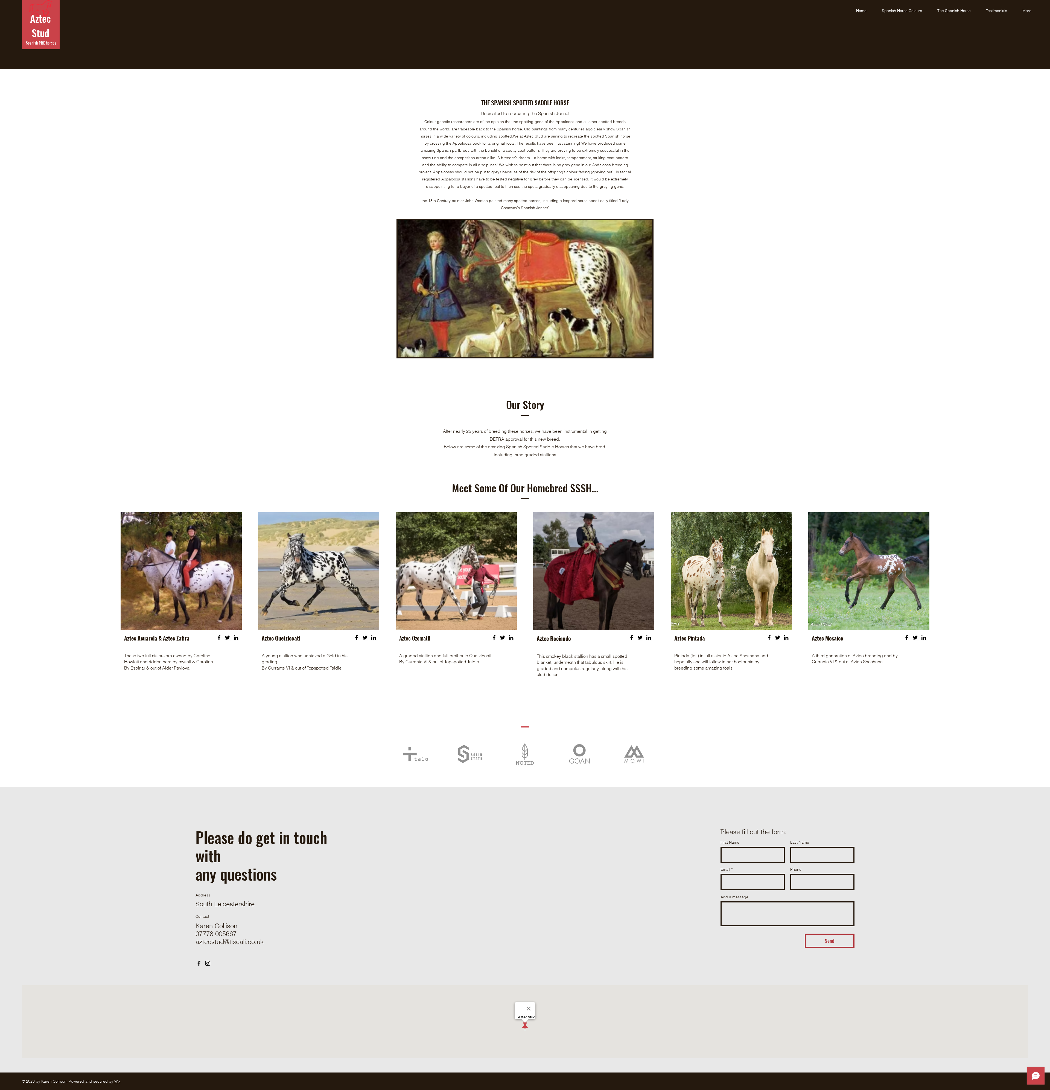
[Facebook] (219, 637)
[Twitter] (227, 637)
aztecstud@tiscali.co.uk (230, 942)
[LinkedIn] (236, 637)
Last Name (799, 842)
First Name (730, 842)
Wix (117, 1081)
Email (725, 869)
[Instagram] (207, 963)
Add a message (734, 897)
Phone (795, 869)
